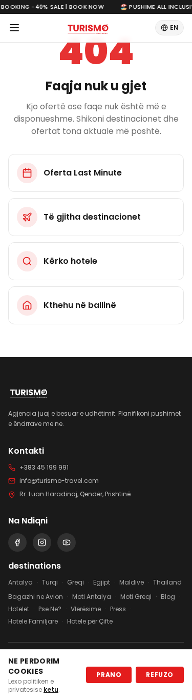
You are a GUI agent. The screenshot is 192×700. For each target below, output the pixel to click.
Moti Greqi (136, 597)
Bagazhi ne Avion (35, 597)
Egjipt (101, 582)
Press (118, 609)
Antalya (20, 582)
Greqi (75, 582)
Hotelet (18, 609)
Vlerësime (86, 609)
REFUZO (160, 674)
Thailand (167, 582)
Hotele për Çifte (90, 621)
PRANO (108, 674)
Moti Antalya (91, 597)
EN (174, 27)
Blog (168, 597)
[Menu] (14, 28)
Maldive (131, 582)
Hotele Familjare (33, 621)
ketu (51, 689)
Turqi (50, 582)
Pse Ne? (49, 609)
